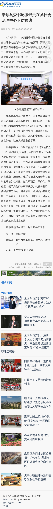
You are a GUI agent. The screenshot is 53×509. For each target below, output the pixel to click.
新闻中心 (47, 264)
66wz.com (8, 499)
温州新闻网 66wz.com (25, 256)
